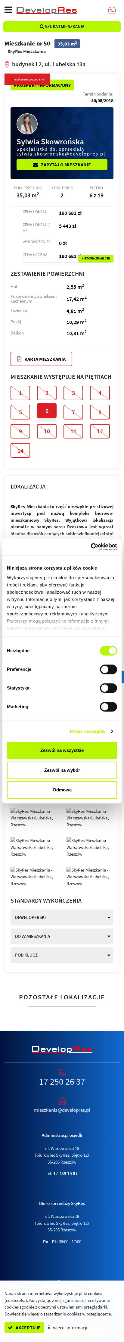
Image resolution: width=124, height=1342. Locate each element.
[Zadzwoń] (111, 10)
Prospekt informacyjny (42, 85)
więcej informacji (69, 1328)
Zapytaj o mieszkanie (65, 165)
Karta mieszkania (44, 359)
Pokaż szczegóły (88, 731)
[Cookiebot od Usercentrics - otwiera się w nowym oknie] (90, 547)
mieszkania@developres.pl (62, 1110)
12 (100, 431)
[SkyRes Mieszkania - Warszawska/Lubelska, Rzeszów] (34, 817)
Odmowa (62, 789)
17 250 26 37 (62, 1081)
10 (47, 431)
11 (73, 431)
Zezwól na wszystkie (62, 750)
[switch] (108, 669)
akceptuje (28, 1328)
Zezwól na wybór (62, 770)
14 (20, 450)
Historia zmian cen (96, 258)
